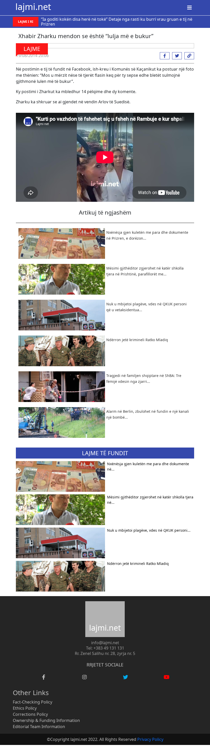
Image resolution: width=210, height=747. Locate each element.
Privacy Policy (150, 739)
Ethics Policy (25, 708)
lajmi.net (33, 7)
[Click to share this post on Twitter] (176, 55)
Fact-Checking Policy (32, 702)
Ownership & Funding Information (46, 720)
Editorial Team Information (39, 726)
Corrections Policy (30, 714)
